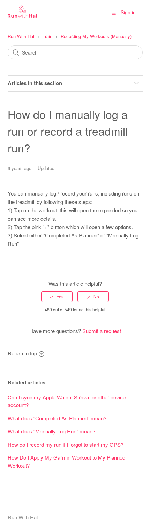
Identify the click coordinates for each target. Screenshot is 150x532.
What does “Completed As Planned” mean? (57, 418)
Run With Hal (21, 36)
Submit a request (101, 330)
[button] (114, 12)
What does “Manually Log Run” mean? (51, 431)
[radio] (57, 296)
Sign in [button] (128, 12)
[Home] (22, 15)
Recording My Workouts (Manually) (96, 36)
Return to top (22, 353)
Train (47, 36)
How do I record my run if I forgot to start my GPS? (65, 444)
